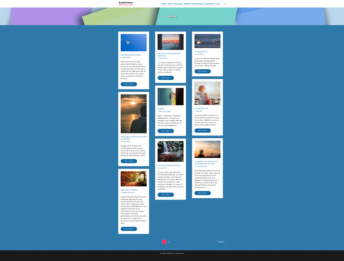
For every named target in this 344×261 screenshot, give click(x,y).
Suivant (222, 241)
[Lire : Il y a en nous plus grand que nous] (171, 42)
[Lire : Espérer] (171, 96)
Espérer (161, 109)
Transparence (200, 51)
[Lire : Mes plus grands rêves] (134, 42)
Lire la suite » (128, 84)
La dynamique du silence (169, 165)
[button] (221, 4)
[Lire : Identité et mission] (134, 179)
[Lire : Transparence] (207, 41)
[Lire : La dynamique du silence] (171, 151)
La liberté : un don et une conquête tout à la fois (205, 162)
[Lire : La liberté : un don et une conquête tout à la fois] (207, 149)
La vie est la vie (201, 108)
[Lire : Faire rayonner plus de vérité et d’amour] (134, 113)
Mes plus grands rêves (131, 55)
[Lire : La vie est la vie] (207, 93)
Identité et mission (129, 190)
